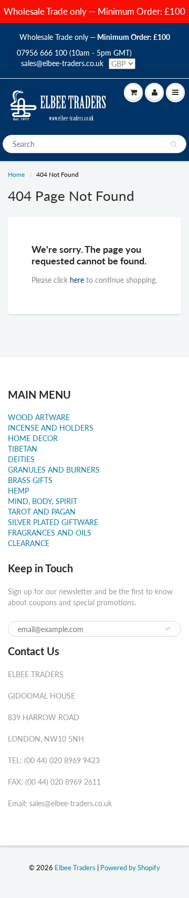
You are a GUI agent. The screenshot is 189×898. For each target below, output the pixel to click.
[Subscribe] (168, 628)
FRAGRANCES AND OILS (49, 532)
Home (16, 174)
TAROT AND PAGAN (42, 511)
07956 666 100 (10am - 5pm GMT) (74, 52)
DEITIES (21, 459)
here (77, 279)
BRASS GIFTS (30, 480)
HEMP (18, 490)
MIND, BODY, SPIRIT (42, 501)
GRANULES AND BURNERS (54, 469)
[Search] (173, 144)
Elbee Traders (75, 867)
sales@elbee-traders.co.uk (62, 63)
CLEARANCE (28, 543)
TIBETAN (22, 448)
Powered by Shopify (130, 867)
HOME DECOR (33, 438)
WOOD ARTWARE (39, 417)
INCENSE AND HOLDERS (50, 427)
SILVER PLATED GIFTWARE (53, 522)
